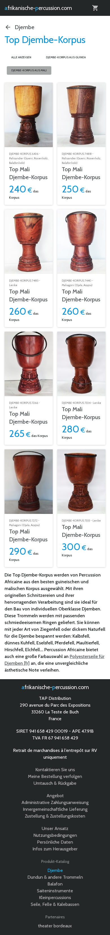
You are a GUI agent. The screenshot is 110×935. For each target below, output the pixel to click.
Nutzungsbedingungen (55, 835)
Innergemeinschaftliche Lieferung (55, 809)
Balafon (55, 884)
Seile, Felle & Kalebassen (55, 904)
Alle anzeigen (21, 57)
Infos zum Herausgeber (55, 849)
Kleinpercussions (55, 897)
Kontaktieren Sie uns (55, 769)
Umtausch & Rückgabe (55, 783)
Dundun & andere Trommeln (55, 877)
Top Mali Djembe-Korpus (28, 173)
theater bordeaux (55, 925)
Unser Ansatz (55, 828)
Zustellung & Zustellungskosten (55, 816)
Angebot (55, 795)
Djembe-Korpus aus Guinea (66, 57)
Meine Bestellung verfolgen (55, 776)
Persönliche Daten (55, 842)
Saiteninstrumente (55, 890)
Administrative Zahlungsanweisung (55, 802)
